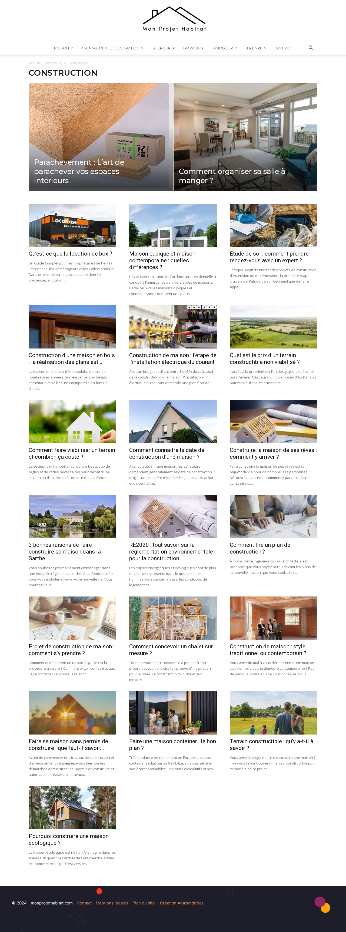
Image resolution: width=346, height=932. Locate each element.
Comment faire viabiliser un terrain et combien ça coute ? (72, 453)
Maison (61, 48)
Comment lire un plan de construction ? (260, 548)
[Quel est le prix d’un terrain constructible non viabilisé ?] (273, 326)
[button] (310, 48)
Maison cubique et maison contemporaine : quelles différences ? (162, 260)
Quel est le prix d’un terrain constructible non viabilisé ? (265, 358)
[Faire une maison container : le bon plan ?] (173, 713)
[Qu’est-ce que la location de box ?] (72, 225)
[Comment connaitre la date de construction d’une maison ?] (173, 421)
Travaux (191, 48)
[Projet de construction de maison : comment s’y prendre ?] (72, 618)
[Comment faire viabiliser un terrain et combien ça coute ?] (72, 421)
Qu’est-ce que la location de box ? (70, 253)
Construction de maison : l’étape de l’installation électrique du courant (173, 358)
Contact (283, 48)
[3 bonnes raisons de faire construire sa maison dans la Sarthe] (72, 516)
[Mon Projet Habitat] (173, 21)
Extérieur (161, 48)
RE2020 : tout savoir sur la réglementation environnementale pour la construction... (171, 552)
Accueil (34, 63)
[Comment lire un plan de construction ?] (273, 516)
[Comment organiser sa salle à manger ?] (246, 145)
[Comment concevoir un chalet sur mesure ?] (173, 618)
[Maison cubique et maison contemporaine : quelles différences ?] (173, 225)
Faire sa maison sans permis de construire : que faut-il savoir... (68, 744)
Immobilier (222, 48)
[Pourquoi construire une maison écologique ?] (72, 807)
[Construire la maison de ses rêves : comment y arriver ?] (273, 421)
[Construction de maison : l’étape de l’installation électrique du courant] (173, 326)
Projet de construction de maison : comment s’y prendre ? (71, 649)
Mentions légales (112, 903)
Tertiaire (253, 48)
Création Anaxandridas (182, 903)
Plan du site (143, 903)
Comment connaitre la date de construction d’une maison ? (166, 453)
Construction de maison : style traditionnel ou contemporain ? (268, 649)
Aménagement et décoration (110, 48)
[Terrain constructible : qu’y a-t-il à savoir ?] (273, 713)
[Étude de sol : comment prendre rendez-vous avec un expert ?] (273, 225)
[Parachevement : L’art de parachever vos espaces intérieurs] (101, 135)
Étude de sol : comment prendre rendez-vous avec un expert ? (269, 257)
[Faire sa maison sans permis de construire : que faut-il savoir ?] (72, 713)
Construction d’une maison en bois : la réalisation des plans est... (72, 358)
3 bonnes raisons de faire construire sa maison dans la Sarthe (65, 552)
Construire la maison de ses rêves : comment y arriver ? (273, 453)
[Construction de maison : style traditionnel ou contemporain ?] (273, 618)
